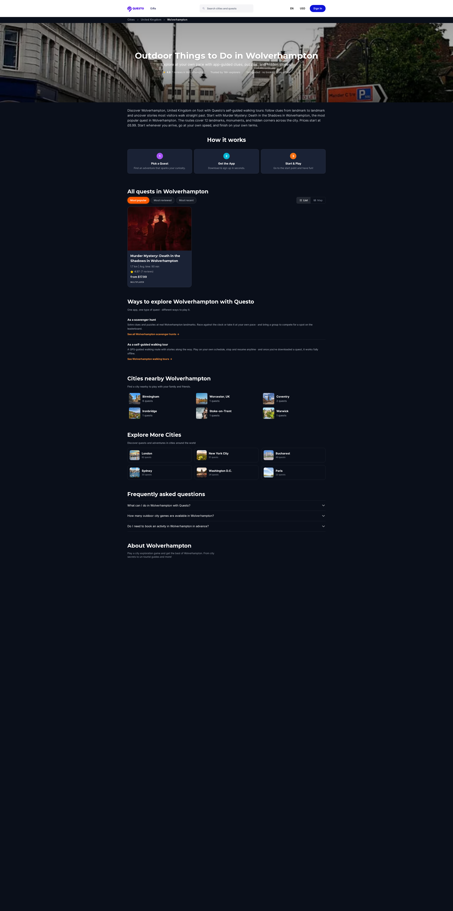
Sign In (317, 8)
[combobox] (228, 8)
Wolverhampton (177, 19)
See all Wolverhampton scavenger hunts (153, 334)
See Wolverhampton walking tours (149, 358)
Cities (131, 19)
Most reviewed (163, 200)
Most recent (186, 200)
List (305, 200)
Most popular (138, 200)
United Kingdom (151, 19)
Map (320, 200)
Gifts (153, 8)
